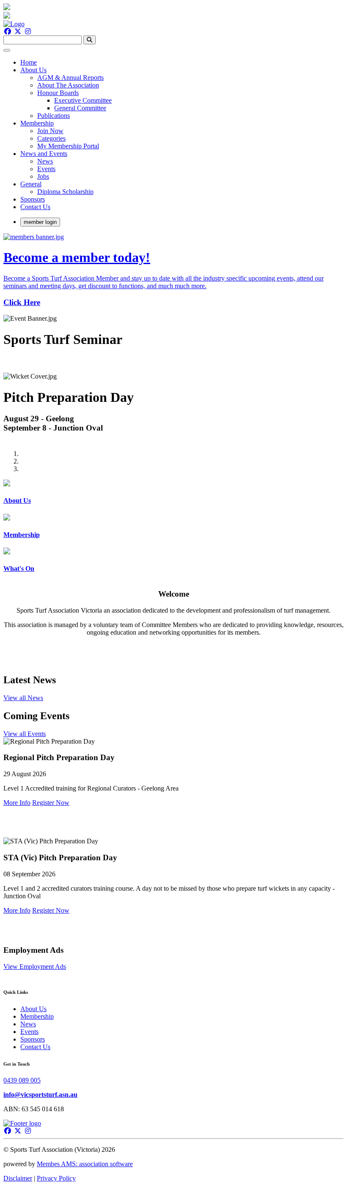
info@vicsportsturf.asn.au (40, 1094)
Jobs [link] (43, 176)
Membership (37, 1016)
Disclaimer (17, 1178)
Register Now (50, 802)
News (28, 1024)
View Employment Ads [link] (34, 966)
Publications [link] (53, 115)
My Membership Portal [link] (68, 146)
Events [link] (46, 168)
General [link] (30, 184)
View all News (23, 697)
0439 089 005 (22, 1080)
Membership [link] (37, 123)
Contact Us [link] (35, 206)
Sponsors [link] (32, 199)
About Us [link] (33, 70)
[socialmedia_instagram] (28, 31)
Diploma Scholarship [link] (65, 191)
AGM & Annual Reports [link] (70, 77)
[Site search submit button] (89, 39)
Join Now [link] (50, 130)
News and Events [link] (43, 153)
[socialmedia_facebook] (7, 31)
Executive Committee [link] (83, 100)
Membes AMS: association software (85, 1163)
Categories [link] (51, 138)
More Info (16, 802)
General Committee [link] (80, 108)
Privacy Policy (56, 1178)
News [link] (45, 161)
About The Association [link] (68, 85)
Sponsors (32, 1039)
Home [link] (28, 62)
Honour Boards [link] (58, 92)
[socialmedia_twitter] (18, 31)
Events (29, 1031)
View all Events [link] (24, 733)
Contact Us (35, 1046)
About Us (33, 1008)
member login (40, 222)
